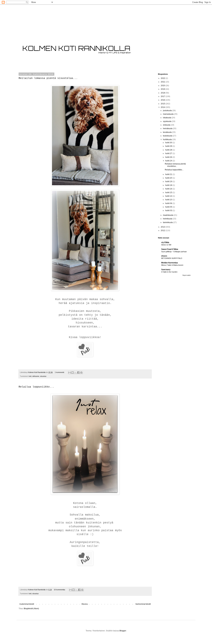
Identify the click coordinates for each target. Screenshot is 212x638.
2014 (163, 107)
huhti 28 (169, 150)
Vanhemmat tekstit (143, 604)
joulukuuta (167, 110)
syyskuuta (167, 121)
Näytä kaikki (187, 275)
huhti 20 (169, 178)
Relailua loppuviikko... (36, 386)
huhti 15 (169, 192)
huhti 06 (169, 203)
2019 (163, 89)
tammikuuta (168, 222)
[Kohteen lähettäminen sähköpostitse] (69, 372)
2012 (163, 230)
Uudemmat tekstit (26, 604)
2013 (163, 227)
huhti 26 (169, 157)
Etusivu (85, 604)
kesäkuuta (167, 132)
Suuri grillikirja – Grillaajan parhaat (174, 252)
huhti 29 (169, 146)
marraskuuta (168, 114)
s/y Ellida (165, 242)
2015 (163, 104)
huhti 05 (169, 207)
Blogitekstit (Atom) (31, 608)
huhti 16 (169, 189)
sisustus (43, 376)
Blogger (123, 631)
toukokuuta (168, 136)
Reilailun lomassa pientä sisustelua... (48, 78)
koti (30, 376)
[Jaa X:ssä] (75, 372)
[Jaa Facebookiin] (78, 372)
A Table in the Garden (169, 272)
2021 (163, 82)
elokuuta (167, 125)
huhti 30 (169, 143)
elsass (164, 256)
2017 (163, 96)
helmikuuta (168, 219)
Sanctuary (165, 269)
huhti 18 (169, 185)
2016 (163, 100)
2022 (163, 78)
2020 (163, 85)
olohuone (35, 376)
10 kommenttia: (60, 590)
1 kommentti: (60, 372)
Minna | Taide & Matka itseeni (172, 265)
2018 (163, 93)
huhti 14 (169, 196)
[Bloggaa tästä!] (72, 372)
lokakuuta (167, 118)
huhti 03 (169, 210)
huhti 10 (169, 200)
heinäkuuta (168, 128)
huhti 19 (169, 181)
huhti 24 (169, 161)
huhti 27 (169, 153)
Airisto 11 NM (166, 245)
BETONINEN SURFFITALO (171, 258)
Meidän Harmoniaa (169, 263)
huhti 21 (169, 174)
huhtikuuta (167, 139)
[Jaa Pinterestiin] (81, 372)
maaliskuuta (168, 215)
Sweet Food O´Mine (169, 249)
